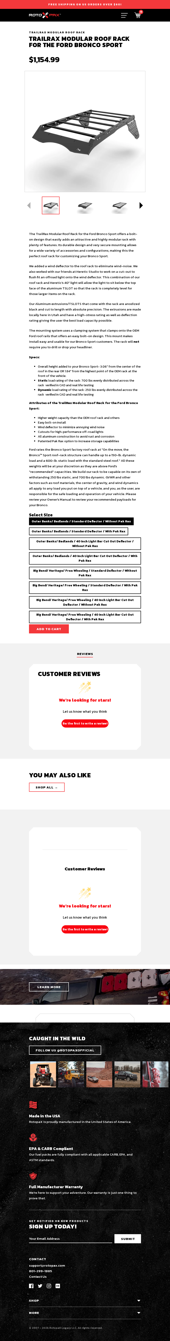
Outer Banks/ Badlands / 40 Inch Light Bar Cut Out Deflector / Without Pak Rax (85, 543)
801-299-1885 (40, 1270)
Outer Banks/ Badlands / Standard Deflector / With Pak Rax (79, 531)
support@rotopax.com (47, 1265)
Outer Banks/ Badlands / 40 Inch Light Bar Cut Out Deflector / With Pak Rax (85, 558)
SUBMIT (128, 1238)
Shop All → (47, 787)
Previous (29, 205)
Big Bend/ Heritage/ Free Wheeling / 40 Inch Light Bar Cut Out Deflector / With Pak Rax (85, 617)
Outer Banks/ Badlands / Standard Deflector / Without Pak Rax (81, 521)
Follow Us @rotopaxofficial (65, 1050)
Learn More (49, 986)
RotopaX (55, 1328)
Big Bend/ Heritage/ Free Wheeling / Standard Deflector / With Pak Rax (85, 587)
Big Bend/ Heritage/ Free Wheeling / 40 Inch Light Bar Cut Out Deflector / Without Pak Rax (85, 602)
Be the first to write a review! (85, 723)
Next (141, 205)
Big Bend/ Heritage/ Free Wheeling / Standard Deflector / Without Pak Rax (85, 573)
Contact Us (38, 1276)
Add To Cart (49, 628)
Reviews (85, 653)
